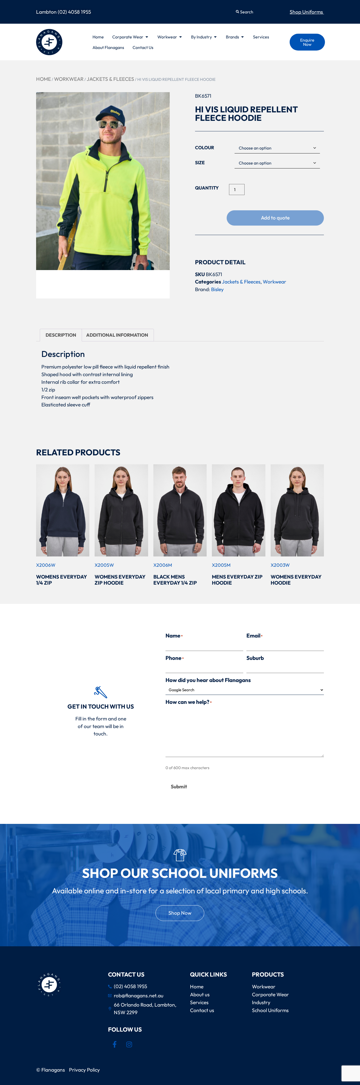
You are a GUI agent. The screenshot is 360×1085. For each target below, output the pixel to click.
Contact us (202, 1010)
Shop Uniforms (307, 12)
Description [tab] (61, 335)
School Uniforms (270, 1010)
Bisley (217, 289)
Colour (204, 147)
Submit (179, 786)
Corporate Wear (270, 994)
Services (199, 1002)
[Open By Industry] (215, 37)
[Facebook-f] (114, 1044)
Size (200, 162)
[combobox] (258, 12)
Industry (261, 1002)
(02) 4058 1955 (74, 12)
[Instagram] (129, 1044)
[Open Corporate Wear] (147, 37)
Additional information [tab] (117, 335)
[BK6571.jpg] (103, 181)
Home (43, 79)
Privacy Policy (85, 1070)
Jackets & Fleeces (110, 79)
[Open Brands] (242, 37)
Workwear (69, 79)
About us (200, 994)
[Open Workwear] (180, 37)
